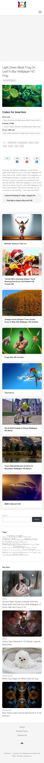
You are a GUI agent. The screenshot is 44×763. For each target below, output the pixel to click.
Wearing (9, 555)
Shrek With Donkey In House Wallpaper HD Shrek (21, 429)
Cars (37, 544)
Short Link (6, 117)
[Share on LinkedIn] (37, 159)
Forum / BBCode (8, 130)
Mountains (38, 550)
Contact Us (22, 735)
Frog (4, 146)
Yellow (26, 555)
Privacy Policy (22, 731)
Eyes (35, 547)
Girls (20, 550)
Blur (36, 143)
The (30, 552)
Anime (25, 542)
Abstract (16, 542)
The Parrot (9, 393)
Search (4, 515)
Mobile (31, 549)
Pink (10, 552)
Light (21, 146)
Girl (18, 550)
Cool (8, 547)
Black (31, 143)
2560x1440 (12, 143)
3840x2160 (30, 539)
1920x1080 (15, 536)
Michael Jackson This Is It (16, 244)
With (21, 554)
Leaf (16, 146)
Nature (5, 552)
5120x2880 (7, 542)
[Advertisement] (22, 38)
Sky (21, 552)
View (3, 555)
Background (22, 143)
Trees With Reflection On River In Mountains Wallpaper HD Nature (19, 467)
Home (22, 727)
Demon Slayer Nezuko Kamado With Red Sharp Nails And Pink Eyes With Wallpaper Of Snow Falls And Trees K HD (21, 604)
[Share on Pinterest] (27, 159)
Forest (10, 550)
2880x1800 (20, 540)
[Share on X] (7, 159)
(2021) (4, 537)
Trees (34, 552)
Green (11, 146)
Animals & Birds (9, 80)
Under (39, 552)
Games (14, 550)
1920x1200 (27, 537)
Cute (11, 547)
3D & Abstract (6, 710)
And (21, 542)
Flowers (5, 550)
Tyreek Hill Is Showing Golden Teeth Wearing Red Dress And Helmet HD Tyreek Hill (20, 281)
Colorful (4, 547)
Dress (27, 547)
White (15, 554)
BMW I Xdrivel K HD (13, 504)
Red (17, 552)
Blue (25, 544)
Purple (14, 552)
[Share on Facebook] (17, 159)
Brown (33, 544)
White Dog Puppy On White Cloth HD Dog (20, 678)
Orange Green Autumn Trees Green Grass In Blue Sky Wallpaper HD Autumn (21, 320)
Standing (26, 552)
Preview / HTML (8, 123)
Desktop (19, 547)
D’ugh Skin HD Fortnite (14, 357)
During (32, 547)
